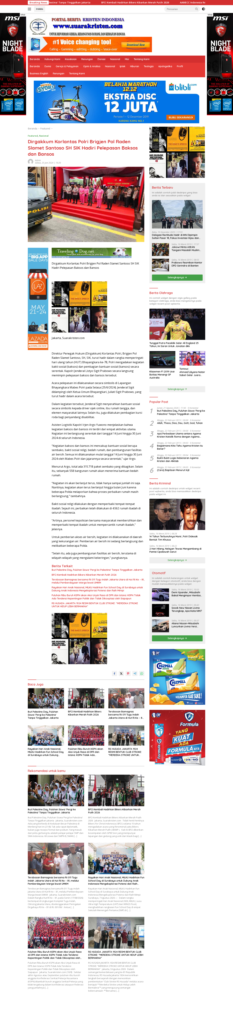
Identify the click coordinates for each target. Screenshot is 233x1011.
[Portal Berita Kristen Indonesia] (79, 26)
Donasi (101, 59)
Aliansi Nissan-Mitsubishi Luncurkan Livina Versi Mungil (185, 625)
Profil (180, 66)
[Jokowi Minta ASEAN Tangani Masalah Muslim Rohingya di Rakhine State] (160, 249)
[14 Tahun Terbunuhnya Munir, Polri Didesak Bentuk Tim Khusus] (177, 514)
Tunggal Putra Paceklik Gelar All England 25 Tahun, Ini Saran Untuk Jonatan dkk (174, 345)
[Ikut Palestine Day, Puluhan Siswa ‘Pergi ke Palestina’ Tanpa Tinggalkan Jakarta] (46, 698)
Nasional (115, 59)
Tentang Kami (141, 59)
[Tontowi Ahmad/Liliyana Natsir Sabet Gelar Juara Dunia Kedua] (192, 358)
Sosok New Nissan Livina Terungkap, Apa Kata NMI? (187, 609)
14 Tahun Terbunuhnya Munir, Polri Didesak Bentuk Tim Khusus (173, 538)
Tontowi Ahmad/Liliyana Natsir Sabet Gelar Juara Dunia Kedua (192, 372)
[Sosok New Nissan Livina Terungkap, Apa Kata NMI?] (160, 610)
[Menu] (30, 9)
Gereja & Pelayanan (67, 66)
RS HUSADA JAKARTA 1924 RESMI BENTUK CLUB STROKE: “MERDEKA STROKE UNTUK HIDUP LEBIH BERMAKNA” (95, 605)
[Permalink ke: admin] (30, 161)
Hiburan (134, 66)
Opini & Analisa (91, 66)
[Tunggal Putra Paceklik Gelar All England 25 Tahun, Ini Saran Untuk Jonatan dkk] (177, 324)
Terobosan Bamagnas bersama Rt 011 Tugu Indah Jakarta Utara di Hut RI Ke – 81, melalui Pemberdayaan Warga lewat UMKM (98, 581)
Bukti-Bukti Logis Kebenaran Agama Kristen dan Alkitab (177, 459)
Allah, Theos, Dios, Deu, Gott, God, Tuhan (180, 423)
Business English (39, 73)
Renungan (87, 59)
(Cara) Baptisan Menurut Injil (173, 470)
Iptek (122, 66)
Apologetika (165, 66)
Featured (33, 135)
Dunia (48, 66)
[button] (196, 9)
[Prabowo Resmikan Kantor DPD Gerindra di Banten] (160, 265)
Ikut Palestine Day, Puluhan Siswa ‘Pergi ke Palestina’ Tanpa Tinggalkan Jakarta (97, 569)
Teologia (149, 66)
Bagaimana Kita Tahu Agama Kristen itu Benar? (180, 447)
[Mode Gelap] (203, 9)
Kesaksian (71, 59)
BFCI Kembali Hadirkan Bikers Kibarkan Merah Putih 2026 (79, 2)
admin (38, 160)
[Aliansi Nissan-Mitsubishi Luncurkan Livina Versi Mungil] (160, 625)
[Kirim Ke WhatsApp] (141, 673)
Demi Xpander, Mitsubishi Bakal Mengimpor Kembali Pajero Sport (187, 594)
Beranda (35, 59)
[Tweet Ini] (121, 673)
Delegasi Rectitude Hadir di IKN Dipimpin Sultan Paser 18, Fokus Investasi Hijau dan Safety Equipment (175, 236)
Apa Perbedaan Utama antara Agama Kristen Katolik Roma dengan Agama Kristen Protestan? (179, 435)
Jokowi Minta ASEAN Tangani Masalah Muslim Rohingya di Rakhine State (186, 249)
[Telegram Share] (134, 673)
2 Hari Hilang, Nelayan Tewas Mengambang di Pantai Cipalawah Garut (175, 550)
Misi (127, 59)
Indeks (39, 9)
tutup (23, 14)
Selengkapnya (176, 277)
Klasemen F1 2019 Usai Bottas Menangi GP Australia (161, 374)
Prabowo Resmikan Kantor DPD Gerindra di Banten (187, 264)
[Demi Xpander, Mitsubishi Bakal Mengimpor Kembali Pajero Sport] (160, 594)
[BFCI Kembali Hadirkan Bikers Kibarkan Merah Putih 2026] (86, 698)
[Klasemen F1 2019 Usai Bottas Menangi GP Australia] (162, 359)
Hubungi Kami (52, 59)
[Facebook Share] (114, 673)
